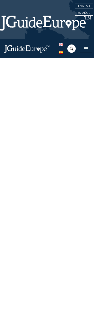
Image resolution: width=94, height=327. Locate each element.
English (84, 6)
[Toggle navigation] (86, 49)
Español (84, 13)
